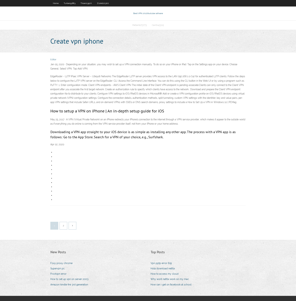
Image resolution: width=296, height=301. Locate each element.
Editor (53, 59)
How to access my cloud (164, 273)
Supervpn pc (57, 268)
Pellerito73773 (139, 25)
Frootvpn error (58, 273)
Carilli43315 (158, 25)
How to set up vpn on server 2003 (69, 279)
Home (56, 3)
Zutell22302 (103, 3)
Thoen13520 (86, 3)
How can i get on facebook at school (171, 284)
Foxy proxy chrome (61, 263)
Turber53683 (69, 3)
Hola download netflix (163, 268)
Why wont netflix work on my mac (170, 279)
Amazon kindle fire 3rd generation (69, 284)
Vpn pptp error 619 (161, 263)
